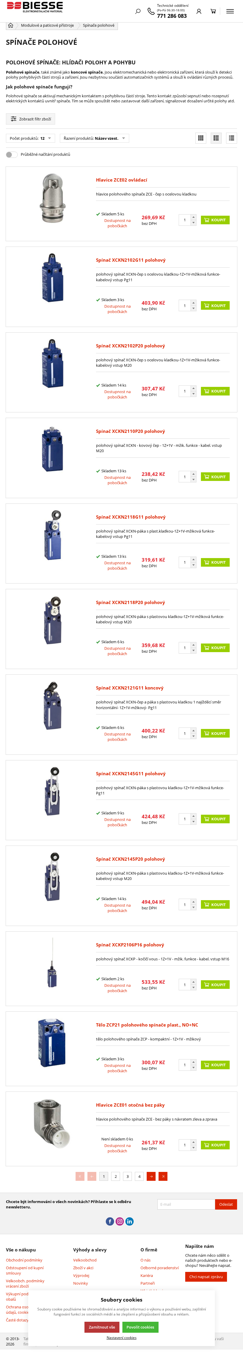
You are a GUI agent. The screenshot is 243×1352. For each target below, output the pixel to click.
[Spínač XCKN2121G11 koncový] (52, 714)
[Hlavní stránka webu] (10, 25)
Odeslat (226, 1204)
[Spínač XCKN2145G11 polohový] (52, 800)
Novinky (80, 1283)
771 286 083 (172, 15)
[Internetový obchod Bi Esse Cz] (35, 11)
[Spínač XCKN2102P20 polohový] (52, 372)
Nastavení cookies (122, 1337)
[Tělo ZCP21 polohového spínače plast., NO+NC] (52, 1049)
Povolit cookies (140, 1327)
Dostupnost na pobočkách (117, 223)
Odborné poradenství (159, 1267)
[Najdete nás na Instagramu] (120, 1221)
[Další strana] (151, 1176)
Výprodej (81, 1275)
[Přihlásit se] (199, 11)
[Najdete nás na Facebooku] (110, 1221)
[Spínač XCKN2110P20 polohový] (52, 458)
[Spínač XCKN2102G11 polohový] (52, 286)
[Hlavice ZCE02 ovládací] (52, 204)
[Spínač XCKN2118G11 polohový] (52, 543)
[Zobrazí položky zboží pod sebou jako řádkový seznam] (216, 138)
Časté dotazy (17, 1320)
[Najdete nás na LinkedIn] (129, 1221)
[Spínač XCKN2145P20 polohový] (52, 885)
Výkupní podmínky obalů (22, 1296)
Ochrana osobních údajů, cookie (22, 1309)
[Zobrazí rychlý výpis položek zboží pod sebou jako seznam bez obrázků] (231, 138)
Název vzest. (107, 138)
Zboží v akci (83, 1267)
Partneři (147, 1283)
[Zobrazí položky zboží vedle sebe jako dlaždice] (200, 138)
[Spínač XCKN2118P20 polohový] (52, 629)
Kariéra (146, 1275)
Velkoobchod (85, 1260)
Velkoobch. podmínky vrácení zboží (25, 1283)
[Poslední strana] (163, 1176)
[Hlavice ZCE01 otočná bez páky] (52, 1129)
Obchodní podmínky (24, 1260)
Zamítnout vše (102, 1327)
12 (41, 138)
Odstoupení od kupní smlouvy (25, 1270)
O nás (145, 1260)
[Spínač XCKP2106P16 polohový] (52, 969)
